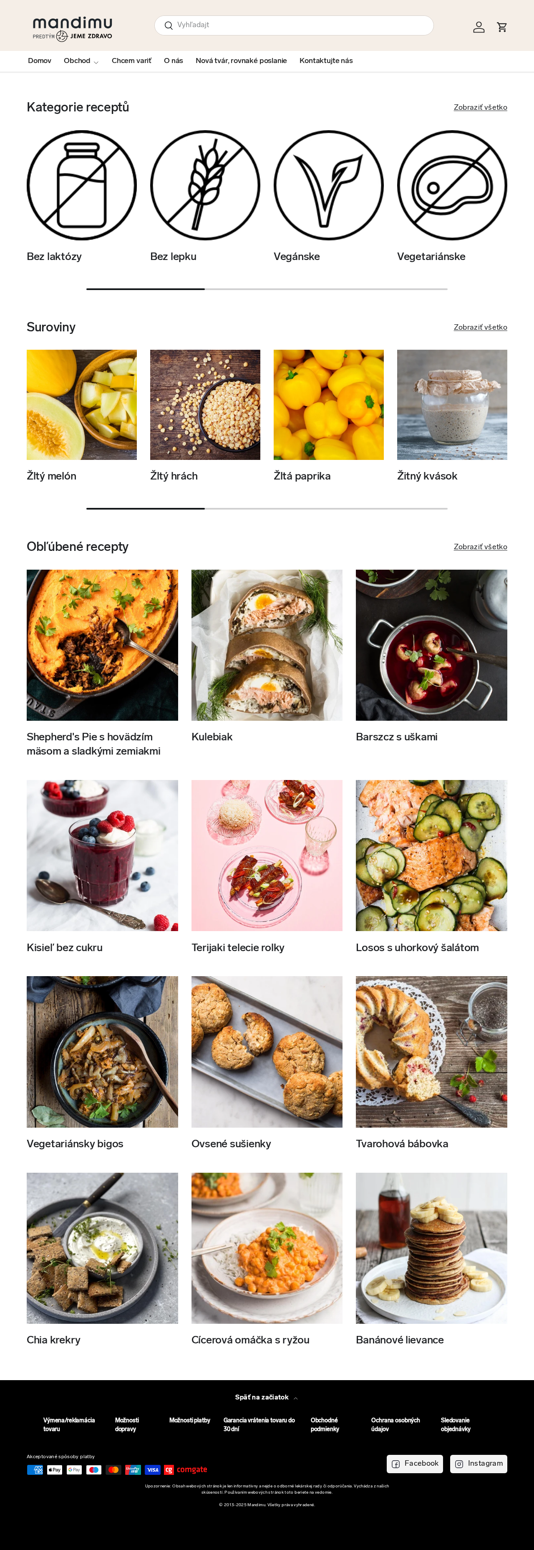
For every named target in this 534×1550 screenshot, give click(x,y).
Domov (39, 61)
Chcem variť (131, 61)
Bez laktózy (54, 257)
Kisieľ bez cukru (65, 948)
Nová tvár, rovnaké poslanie (241, 61)
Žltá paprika (302, 477)
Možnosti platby (189, 1421)
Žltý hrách (173, 477)
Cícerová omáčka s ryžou (250, 1340)
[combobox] (294, 25)
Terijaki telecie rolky (238, 948)
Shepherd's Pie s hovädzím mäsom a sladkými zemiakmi (94, 744)
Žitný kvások (427, 477)
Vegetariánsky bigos (75, 1144)
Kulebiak (212, 737)
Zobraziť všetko (480, 108)
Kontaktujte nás (326, 61)
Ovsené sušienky (231, 1144)
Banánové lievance (400, 1340)
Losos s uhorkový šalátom (417, 948)
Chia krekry (54, 1340)
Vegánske (297, 257)
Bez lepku (173, 257)
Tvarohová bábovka (402, 1144)
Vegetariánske (431, 257)
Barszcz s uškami (397, 737)
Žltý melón (51, 477)
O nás (173, 61)
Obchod (77, 61)
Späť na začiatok (262, 1397)
